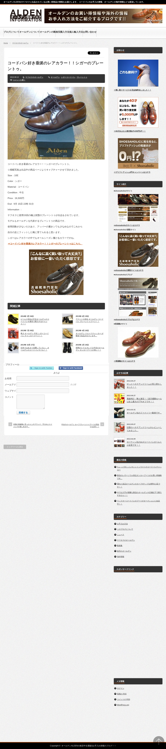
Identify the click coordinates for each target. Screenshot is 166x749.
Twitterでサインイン (42, 368)
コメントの (123, 699)
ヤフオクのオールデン (20, 43)
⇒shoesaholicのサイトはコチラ (127, 225)
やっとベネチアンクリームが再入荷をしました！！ (144, 385)
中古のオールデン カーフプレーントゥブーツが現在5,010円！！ (80, 426)
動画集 (119, 545)
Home (6, 43)
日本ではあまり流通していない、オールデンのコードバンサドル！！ (35, 349)
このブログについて (125, 529)
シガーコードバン (68, 77)
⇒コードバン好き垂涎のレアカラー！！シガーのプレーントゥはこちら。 (45, 243)
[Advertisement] (138, 623)
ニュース (120, 535)
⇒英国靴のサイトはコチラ (124, 361)
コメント (9, 397)
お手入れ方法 (122, 524)
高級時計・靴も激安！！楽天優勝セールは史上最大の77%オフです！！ (144, 400)
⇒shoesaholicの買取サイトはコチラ (128, 270)
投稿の (121, 694)
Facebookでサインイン (71, 368)
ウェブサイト (10, 392)
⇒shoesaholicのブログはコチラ (127, 319)
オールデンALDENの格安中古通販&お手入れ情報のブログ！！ (88, 746)
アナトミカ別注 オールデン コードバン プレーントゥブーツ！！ (89, 320)
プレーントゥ (82, 77)
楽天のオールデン (124, 551)
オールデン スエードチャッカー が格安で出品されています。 (89, 334)
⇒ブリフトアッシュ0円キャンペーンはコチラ (132, 172)
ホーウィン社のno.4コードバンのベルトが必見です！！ (144, 443)
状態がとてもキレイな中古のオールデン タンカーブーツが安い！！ (90, 349)
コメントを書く (19, 80)
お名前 (8, 378)
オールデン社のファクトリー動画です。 (144, 413)
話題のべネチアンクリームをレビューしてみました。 (144, 429)
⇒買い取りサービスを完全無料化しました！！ (132, 90)
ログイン (120, 688)
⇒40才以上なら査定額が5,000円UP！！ (130, 131)
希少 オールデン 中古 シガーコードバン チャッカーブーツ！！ (35, 334)
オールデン (55, 77)
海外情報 (120, 557)
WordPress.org (123, 705)
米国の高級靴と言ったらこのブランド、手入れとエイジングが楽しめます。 (32, 425)
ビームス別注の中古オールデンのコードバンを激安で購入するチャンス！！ (35, 321)
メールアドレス (10, 386)
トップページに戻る (15, 447)
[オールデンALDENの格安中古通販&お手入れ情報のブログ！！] (26, 22)
